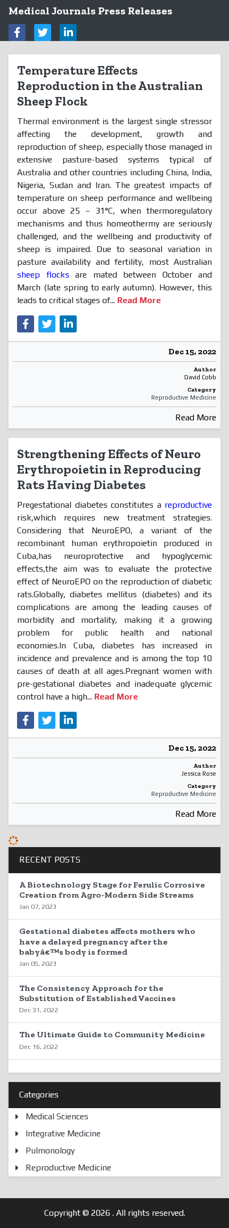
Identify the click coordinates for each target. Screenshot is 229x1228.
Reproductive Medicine (183, 397)
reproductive (188, 505)
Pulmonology (50, 1150)
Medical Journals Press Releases (91, 10)
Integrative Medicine (63, 1133)
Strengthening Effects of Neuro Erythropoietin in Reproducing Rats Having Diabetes (109, 469)
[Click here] (17, 32)
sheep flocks (46, 275)
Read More (195, 417)
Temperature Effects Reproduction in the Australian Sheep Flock (110, 85)
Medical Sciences (57, 1116)
